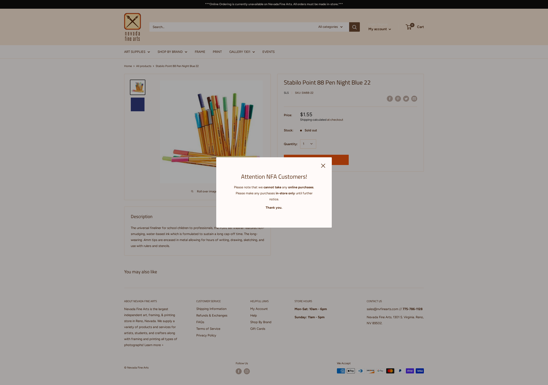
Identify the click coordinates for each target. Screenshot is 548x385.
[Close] (323, 165)
